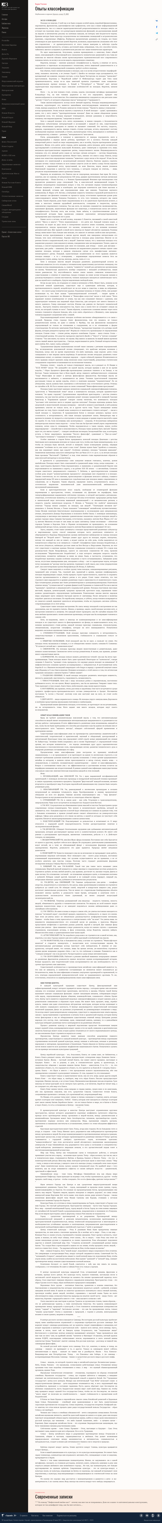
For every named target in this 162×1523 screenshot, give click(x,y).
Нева (4, 99)
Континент (6, 169)
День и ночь (7, 160)
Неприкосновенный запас (13, 104)
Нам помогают (48, 1515)
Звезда (5, 63)
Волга (4, 49)
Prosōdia (5, 40)
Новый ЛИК (7, 187)
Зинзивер (6, 72)
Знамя (4, 76)
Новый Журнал (8, 122)
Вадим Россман (41, 4)
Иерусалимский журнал (12, 81)
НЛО (4, 108)
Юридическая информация (152, 1520)
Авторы (4, 19)
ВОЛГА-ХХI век (8, 155)
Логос (4, 178)
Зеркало (5, 67)
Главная (5, 14)
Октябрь (5, 191)
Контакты (35, 1515)
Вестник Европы (9, 45)
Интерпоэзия (8, 90)
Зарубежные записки (11, 164)
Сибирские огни (9, 200)
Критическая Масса (10, 173)
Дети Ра (5, 54)
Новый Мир (7, 126)
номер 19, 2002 (64, 14)
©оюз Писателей (9, 142)
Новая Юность (8, 113)
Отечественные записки (12, 196)
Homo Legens (7, 146)
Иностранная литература (13, 86)
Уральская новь (9, 221)
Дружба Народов (9, 58)
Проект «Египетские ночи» (12, 232)
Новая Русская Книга (11, 182)
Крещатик (6, 95)
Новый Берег (7, 117)
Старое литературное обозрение (11, 210)
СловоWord (7, 205)
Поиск (4, 32)
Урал (4, 131)
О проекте (23, 1515)
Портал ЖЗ (6, 236)
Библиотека (6, 23)
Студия (5, 217)
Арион (5, 151)
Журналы (5, 28)
